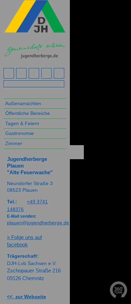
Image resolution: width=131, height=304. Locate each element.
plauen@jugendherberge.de (38, 222)
